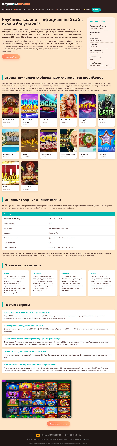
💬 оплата (50, 9)
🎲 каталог (27, 9)
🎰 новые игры (7, 9)
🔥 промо (87, 9)
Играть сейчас (11, 57)
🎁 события (18, 9)
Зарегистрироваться (58, 424)
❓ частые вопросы (61, 9)
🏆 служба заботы (39, 9)
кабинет (96, 9)
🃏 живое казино (76, 9)
